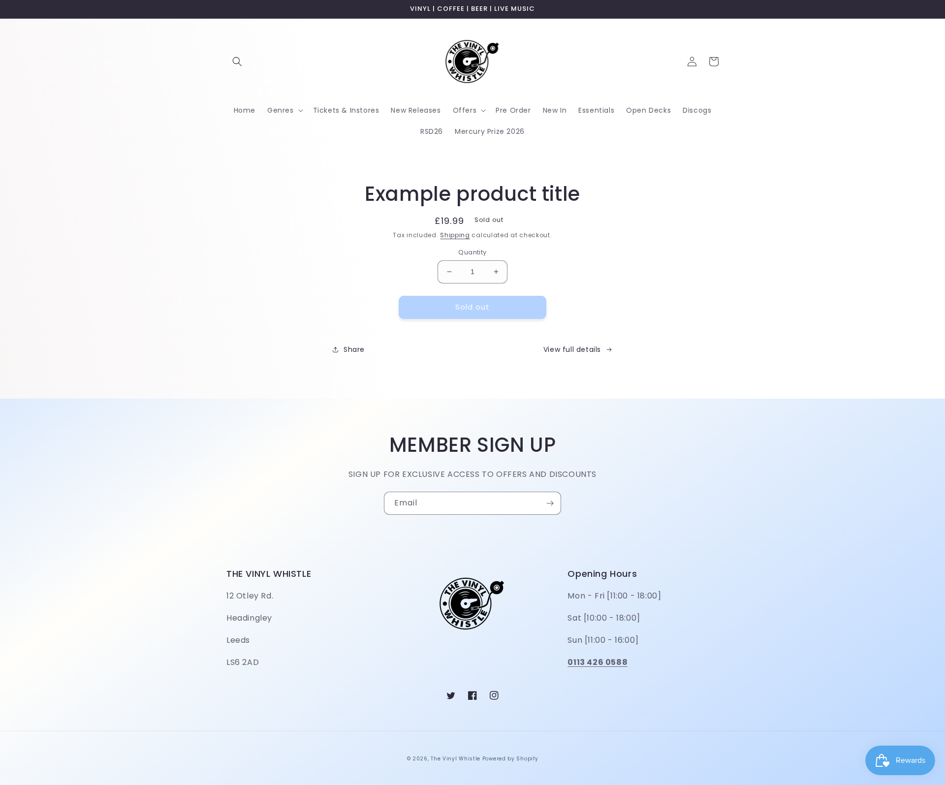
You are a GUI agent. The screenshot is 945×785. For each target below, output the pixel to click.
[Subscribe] (550, 503)
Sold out (472, 307)
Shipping (455, 235)
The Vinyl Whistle (455, 758)
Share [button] (354, 349)
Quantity (472, 252)
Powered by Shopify (510, 758)
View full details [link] (572, 349)
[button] (237, 61)
